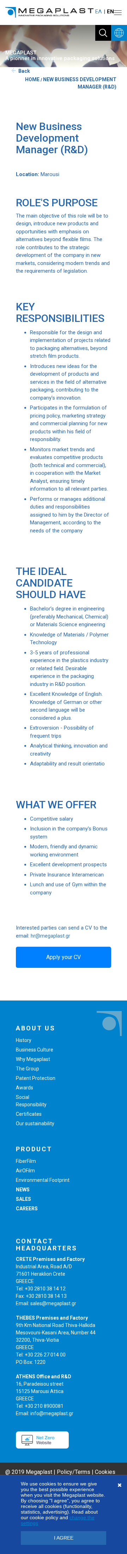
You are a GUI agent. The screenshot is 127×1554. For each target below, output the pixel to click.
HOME (32, 79)
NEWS (23, 1189)
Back (24, 71)
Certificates (29, 1114)
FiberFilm (26, 1161)
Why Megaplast (33, 1059)
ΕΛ (98, 11)
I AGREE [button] (63, 1538)
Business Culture (34, 1050)
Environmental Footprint (42, 1180)
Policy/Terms (73, 1472)
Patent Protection (35, 1078)
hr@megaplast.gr (50, 936)
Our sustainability (35, 1123)
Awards (24, 1087)
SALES (23, 1199)
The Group (27, 1068)
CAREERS (27, 1208)
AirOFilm (25, 1170)
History (23, 1040)
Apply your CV (63, 957)
